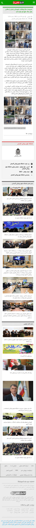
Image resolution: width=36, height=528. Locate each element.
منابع (6, 466)
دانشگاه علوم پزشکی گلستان (19, 19)
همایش (32, 509)
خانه (32, 466)
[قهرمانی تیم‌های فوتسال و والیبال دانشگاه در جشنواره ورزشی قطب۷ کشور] (18, 419)
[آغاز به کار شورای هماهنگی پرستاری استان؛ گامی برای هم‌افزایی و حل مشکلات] (18, 196)
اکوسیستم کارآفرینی (25, 524)
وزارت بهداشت (24, 511)
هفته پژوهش (16, 512)
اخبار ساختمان (12, 523)
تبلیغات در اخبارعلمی (11, 475)
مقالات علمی (31, 521)
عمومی (28, 17)
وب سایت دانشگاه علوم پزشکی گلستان (19, 164)
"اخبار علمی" (30, 497)
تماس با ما (13, 466)
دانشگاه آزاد (10, 511)
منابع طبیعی (17, 511)
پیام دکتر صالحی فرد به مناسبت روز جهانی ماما (21, 373)
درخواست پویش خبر (26, 470)
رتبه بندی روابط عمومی (26, 475)
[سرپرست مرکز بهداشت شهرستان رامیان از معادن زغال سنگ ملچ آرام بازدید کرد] (18, 35)
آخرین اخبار (9, 470)
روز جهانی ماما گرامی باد (26, 356)
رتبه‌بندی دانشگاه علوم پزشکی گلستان (20, 175)
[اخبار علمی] (18, 2)
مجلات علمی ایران (6, 524)
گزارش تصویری (25, 509)
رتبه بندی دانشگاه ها (22, 521)
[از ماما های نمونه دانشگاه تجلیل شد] (18, 215)
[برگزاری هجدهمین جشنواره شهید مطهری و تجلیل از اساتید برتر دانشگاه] (18, 337)
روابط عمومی (16, 509)
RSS (17, 470)
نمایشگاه (31, 511)
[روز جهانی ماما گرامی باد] (18, 353)
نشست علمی (24, 512)
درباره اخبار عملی (23, 466)
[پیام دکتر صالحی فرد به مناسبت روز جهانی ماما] (18, 370)
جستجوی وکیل (15, 524)
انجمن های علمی (12, 521)
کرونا (11, 512)
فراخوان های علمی (25, 523)
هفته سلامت (9, 509)
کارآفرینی (31, 512)
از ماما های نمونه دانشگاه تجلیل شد (23, 218)
